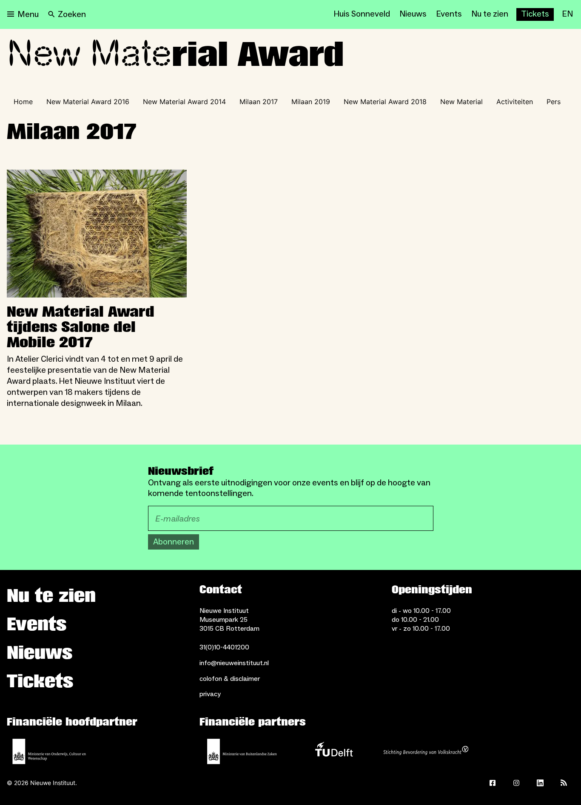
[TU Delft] (333, 751)
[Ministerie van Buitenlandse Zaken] (242, 751)
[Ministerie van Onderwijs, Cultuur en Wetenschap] (49, 751)
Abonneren (173, 541)
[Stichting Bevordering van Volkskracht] (425, 751)
